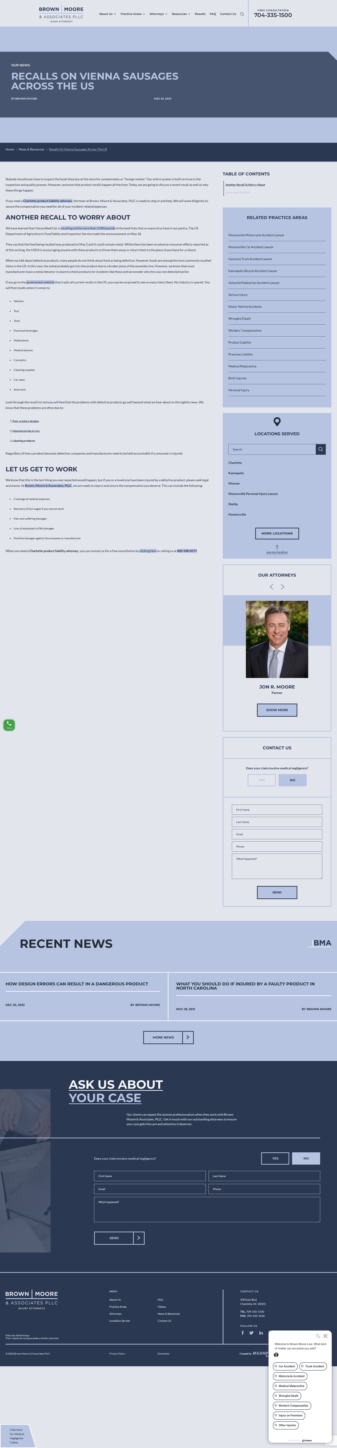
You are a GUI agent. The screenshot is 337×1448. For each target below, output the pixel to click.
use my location (277, 552)
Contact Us (228, 14)
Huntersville (237, 514)
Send (277, 892)
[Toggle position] (318, 1336)
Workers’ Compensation (245, 330)
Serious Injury (237, 295)
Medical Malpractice (242, 366)
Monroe (234, 483)
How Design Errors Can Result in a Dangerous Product (77, 984)
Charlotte (235, 463)
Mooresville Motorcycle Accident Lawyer (256, 235)
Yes (262, 780)
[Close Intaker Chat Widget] (325, 1336)
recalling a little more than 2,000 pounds (88, 228)
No (292, 780)
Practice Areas (131, 14)
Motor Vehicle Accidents (245, 306)
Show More (277, 710)
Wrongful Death (239, 318)
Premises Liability (240, 354)
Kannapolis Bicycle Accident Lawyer (252, 271)
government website (40, 282)
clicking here (148, 551)
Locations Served (119, 1320)
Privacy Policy (117, 1353)
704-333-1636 (256, 1315)
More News (163, 1037)
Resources (179, 14)
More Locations (277, 533)
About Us (106, 14)
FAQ (213, 14)
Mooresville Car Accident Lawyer (250, 247)
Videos (162, 1306)
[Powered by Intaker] (307, 1441)
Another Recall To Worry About (245, 184)
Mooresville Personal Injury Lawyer (253, 494)
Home (10, 149)
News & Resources (31, 149)
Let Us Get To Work (238, 192)
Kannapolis (236, 473)
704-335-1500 (273, 15)
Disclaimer (164, 1353)
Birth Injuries (237, 378)
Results (200, 14)
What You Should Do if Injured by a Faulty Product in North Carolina (245, 986)
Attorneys (157, 14)
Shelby (233, 504)
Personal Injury (238, 390)
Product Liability (239, 342)
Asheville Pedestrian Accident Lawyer (254, 283)
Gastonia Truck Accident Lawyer (250, 259)
